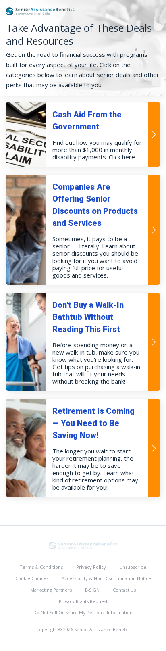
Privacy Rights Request (83, 601)
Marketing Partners (51, 590)
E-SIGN (92, 590)
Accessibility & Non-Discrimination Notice (106, 578)
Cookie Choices (31, 578)
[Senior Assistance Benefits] (83, 545)
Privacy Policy (91, 567)
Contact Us (124, 590)
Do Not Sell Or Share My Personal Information (83, 612)
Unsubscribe (132, 567)
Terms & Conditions (41, 567)
